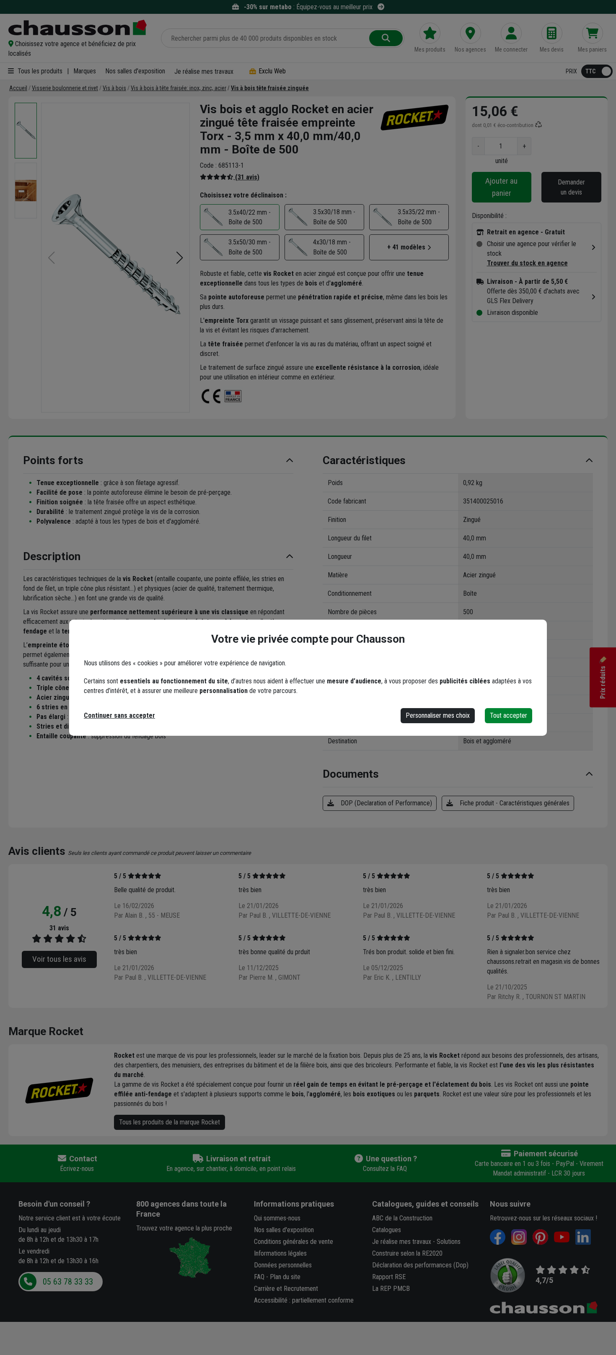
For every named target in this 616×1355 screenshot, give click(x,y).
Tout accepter (508, 715)
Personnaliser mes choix (438, 715)
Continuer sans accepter (119, 715)
